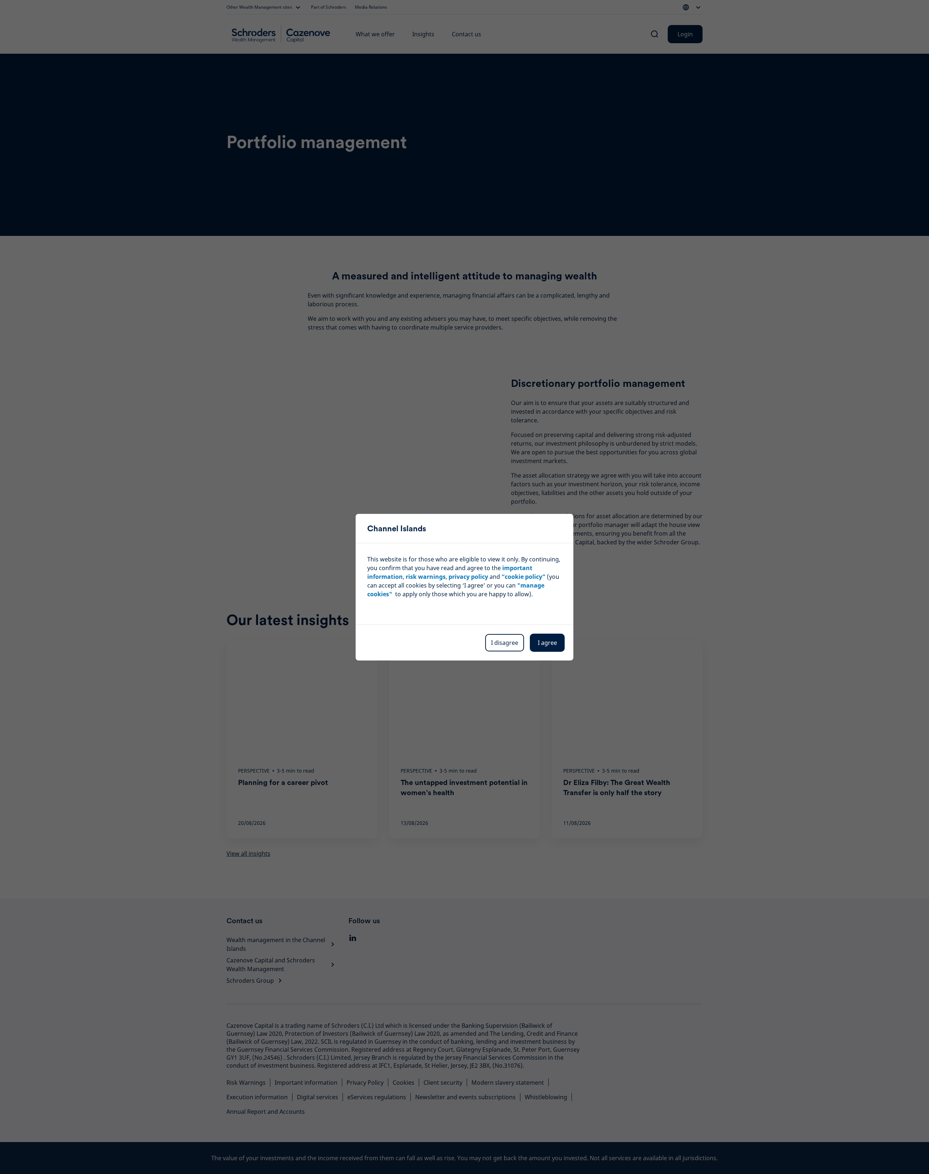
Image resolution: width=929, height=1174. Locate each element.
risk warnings (426, 577)
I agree (547, 643)
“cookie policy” (523, 577)
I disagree (504, 643)
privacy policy (468, 577)
